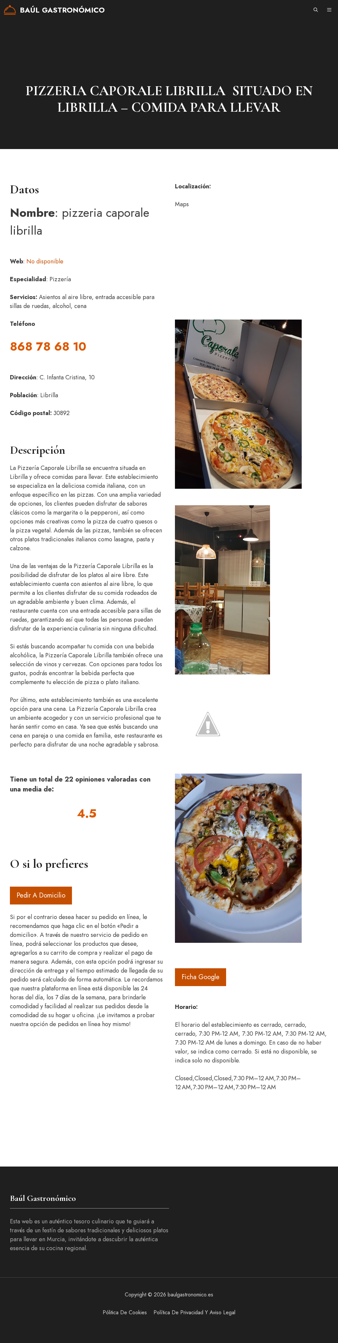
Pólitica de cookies (125, 1312)
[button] (315, 10)
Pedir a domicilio (41, 895)
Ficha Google (201, 977)
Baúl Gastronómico (62, 10)
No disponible (44, 261)
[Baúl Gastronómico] (10, 10)
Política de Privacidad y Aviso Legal (194, 1312)
